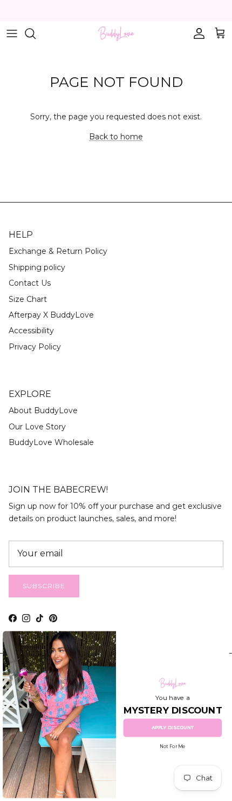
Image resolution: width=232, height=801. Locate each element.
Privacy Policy (35, 347)
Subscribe (44, 586)
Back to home (116, 137)
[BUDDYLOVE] (116, 33)
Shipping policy (37, 267)
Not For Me (172, 747)
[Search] (35, 33)
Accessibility (31, 330)
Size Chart (28, 299)
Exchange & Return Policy (58, 251)
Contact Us (30, 283)
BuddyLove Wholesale (51, 442)
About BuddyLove (43, 410)
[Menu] (12, 33)
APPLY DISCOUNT (173, 727)
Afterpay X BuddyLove (51, 315)
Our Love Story (37, 427)
